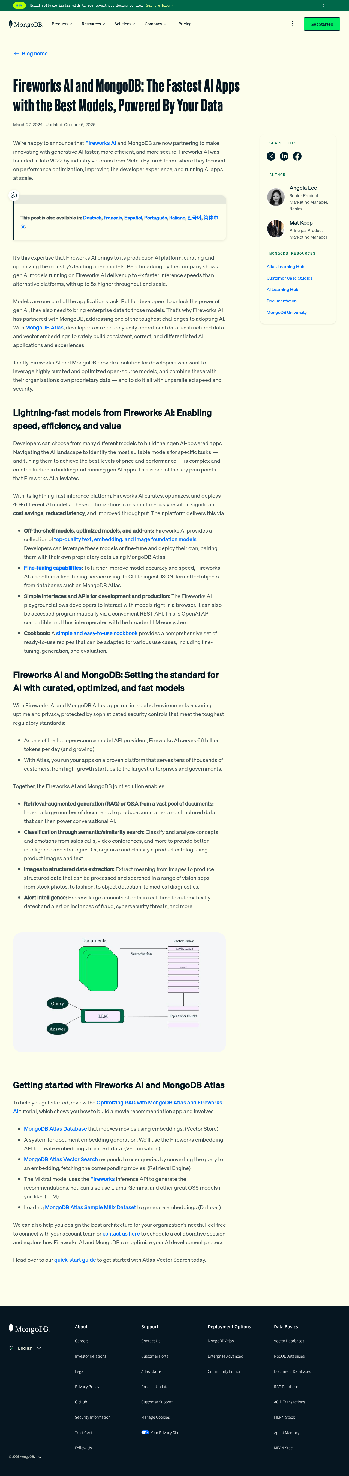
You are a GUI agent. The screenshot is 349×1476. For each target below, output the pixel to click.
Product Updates (155, 1386)
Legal (80, 1371)
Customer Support (157, 1401)
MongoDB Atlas (221, 1340)
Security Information (92, 1417)
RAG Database (286, 1386)
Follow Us (83, 1447)
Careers (81, 1340)
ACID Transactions (289, 1401)
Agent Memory (286, 1432)
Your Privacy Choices (168, 1432)
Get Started (322, 24)
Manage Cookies (155, 1417)
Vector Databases (289, 1340)
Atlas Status (151, 1371)
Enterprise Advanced (225, 1356)
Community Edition (224, 1371)
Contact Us (150, 1340)
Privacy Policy (87, 1386)
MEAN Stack (284, 1447)
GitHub (81, 1401)
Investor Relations (90, 1356)
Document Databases (292, 1371)
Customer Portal (155, 1356)
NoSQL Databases (289, 1356)
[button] (30, 1348)
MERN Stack (284, 1417)
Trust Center (85, 1432)
